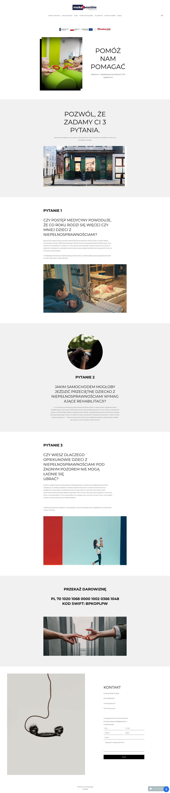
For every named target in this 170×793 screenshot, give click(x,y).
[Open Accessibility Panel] (166, 789)
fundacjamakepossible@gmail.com (115, 721)
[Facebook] (162, 15)
